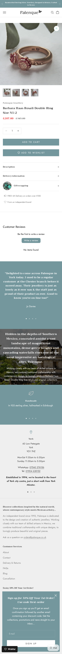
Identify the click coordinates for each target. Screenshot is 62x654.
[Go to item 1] (7, 93)
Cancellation (9, 578)
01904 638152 (33, 471)
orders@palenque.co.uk (35, 537)
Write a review (31, 240)
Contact (6, 557)
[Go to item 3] (25, 93)
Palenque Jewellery (13, 103)
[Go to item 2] (16, 93)
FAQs (5, 568)
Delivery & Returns (12, 563)
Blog (5, 573)
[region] (31, 402)
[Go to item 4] (35, 93)
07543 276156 (37, 467)
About (6, 552)
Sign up (31, 643)
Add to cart (31, 142)
